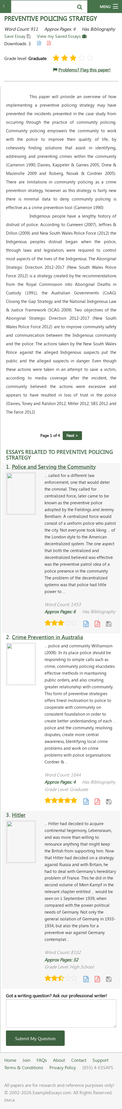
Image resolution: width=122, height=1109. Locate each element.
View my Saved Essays (59, 36)
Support (100, 1060)
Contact (78, 1060)
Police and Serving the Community (54, 466)
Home (10, 1060)
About (59, 1060)
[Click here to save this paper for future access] (108, 624)
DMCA (9, 1100)
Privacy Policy (62, 1067)
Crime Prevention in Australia (47, 637)
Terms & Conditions (23, 1067)
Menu (105, 6)
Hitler (19, 814)
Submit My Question (35, 1038)
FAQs (42, 1060)
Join (26, 1060)
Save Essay (15, 36)
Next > (72, 435)
